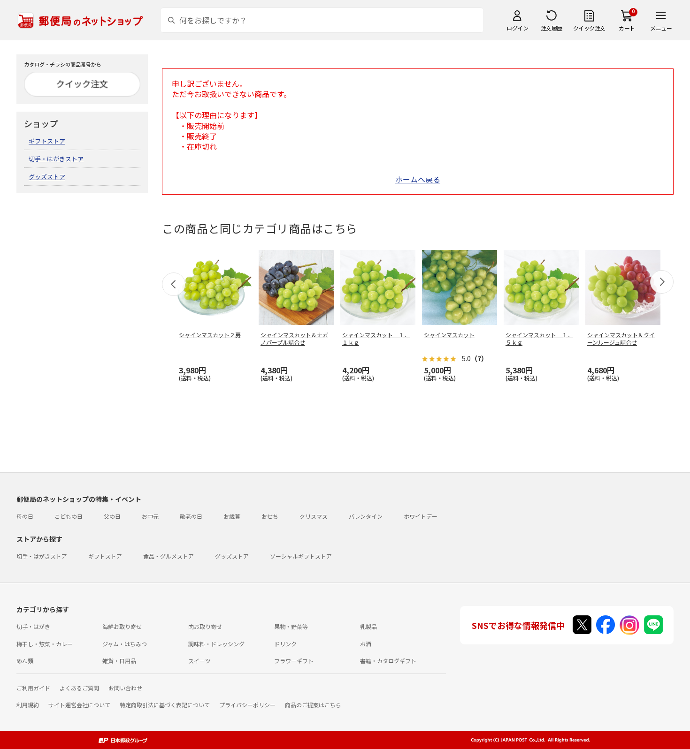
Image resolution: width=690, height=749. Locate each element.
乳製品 (368, 626)
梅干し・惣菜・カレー (44, 644)
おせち (269, 516)
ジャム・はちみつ (124, 644)
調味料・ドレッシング (216, 644)
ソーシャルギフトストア (301, 556)
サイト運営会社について (79, 705)
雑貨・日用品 (119, 661)
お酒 (365, 644)
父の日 (112, 516)
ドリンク (285, 644)
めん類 (24, 661)
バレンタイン (366, 516)
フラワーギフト (294, 661)
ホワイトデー (420, 516)
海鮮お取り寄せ (122, 626)
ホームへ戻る (417, 179)
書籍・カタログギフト (388, 661)
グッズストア (47, 176)
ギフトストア (47, 140)
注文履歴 (551, 28)
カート (627, 28)
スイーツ (199, 661)
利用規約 (27, 705)
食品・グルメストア (168, 556)
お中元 (150, 516)
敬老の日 (191, 516)
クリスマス (313, 516)
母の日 (24, 516)
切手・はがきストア (56, 158)
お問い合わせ (125, 688)
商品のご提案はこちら (313, 705)
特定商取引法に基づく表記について (165, 705)
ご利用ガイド (33, 688)
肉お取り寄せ (205, 626)
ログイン (517, 28)
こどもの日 (68, 516)
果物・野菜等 (291, 626)
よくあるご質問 (79, 688)
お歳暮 (231, 516)
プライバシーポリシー (247, 705)
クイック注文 (589, 28)
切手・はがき (33, 626)
